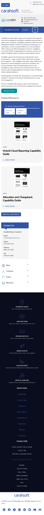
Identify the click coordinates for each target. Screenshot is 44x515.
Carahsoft (10, 501)
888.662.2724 (38, 4)
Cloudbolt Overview (12, 30)
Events (25, 30)
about (22, 430)
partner (22, 424)
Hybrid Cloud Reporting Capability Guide (22, 152)
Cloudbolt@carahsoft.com (12, 238)
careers (22, 436)
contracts (22, 418)
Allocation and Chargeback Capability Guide (18, 198)
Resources (22, 412)
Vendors (22, 394)
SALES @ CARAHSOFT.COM (22, 459)
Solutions (22, 400)
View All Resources (11, 214)
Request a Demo (9, 91)
